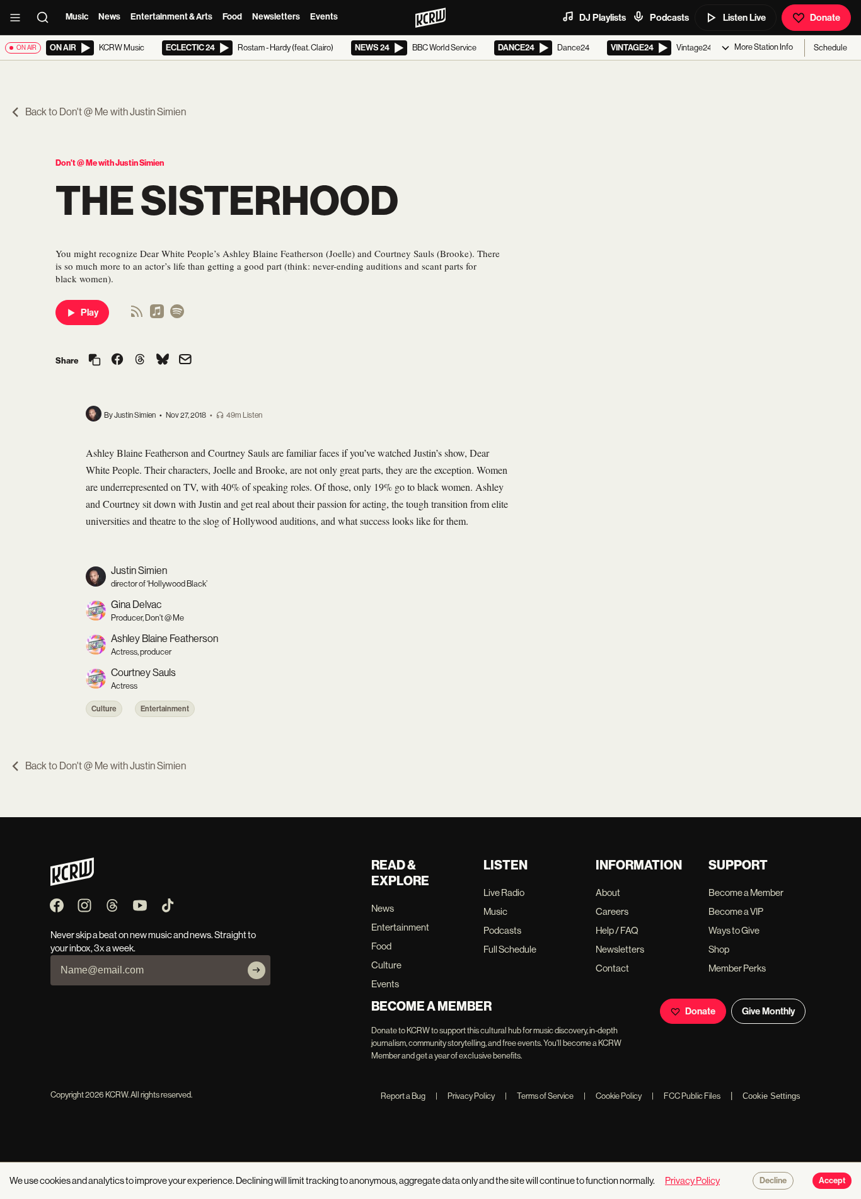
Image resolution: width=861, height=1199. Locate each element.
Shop (718, 949)
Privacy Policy (465, 1096)
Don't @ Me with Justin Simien (109, 163)
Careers (612, 911)
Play (89, 312)
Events (324, 16)
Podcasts (669, 17)
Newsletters (276, 16)
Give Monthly (768, 1011)
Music (77, 16)
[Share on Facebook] (117, 360)
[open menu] (19, 18)
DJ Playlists (602, 17)
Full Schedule (509, 949)
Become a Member (745, 892)
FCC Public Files (686, 1096)
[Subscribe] (256, 970)
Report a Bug (403, 1096)
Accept (832, 1181)
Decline (773, 1181)
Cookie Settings (771, 1096)
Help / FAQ (617, 930)
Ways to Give (734, 930)
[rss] (136, 315)
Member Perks (737, 968)
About (608, 892)
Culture (104, 708)
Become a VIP (735, 911)
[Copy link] (94, 360)
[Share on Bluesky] (162, 360)
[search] (47, 18)
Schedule (830, 47)
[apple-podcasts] (157, 315)
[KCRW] (72, 882)
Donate (825, 17)
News (109, 16)
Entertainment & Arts (171, 16)
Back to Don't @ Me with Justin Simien (105, 112)
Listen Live (744, 17)
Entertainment (165, 708)
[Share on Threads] (140, 360)
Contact (612, 968)
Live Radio (503, 892)
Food (232, 16)
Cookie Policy (613, 1096)
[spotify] (177, 315)
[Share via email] (185, 360)
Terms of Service (539, 1096)
